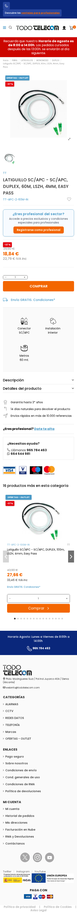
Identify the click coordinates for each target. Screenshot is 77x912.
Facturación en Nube (20, 830)
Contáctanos (15, 844)
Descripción (13, 380)
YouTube (40, 871)
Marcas (10, 732)
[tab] (38, 380)
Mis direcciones (16, 823)
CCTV (9, 711)
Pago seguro (14, 757)
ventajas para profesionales (40, 13)
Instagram (23, 871)
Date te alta (44, 429)
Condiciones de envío (21, 770)
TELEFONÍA (12, 725)
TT (5, 173)
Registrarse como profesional (38, 230)
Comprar (39, 286)
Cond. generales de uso (22, 777)
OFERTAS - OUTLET (18, 739)
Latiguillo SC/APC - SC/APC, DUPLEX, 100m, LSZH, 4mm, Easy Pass (36, 552)
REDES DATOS (14, 718)
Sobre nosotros (16, 763)
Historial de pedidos (19, 816)
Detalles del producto (22, 388)
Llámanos (29, 450)
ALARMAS (11, 704)
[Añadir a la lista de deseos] (69, 199)
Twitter (7, 871)
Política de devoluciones (23, 791)
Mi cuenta (12, 809)
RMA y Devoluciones (19, 837)
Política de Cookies (58, 907)
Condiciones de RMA (20, 784)
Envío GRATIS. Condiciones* (33, 300)
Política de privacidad (20, 907)
